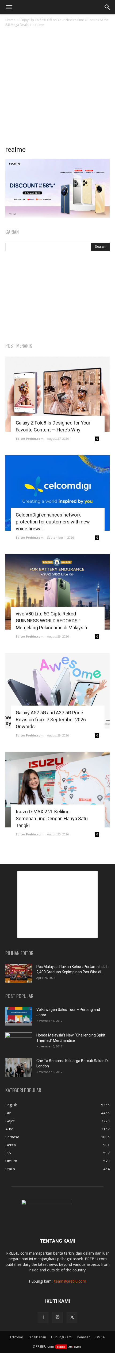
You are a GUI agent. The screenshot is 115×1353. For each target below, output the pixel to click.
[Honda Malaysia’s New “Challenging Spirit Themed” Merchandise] (18, 1041)
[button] (9, 7)
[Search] (107, 7)
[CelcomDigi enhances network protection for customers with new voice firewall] (57, 493)
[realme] (57, 216)
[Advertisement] (57, 87)
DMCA (100, 1337)
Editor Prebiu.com (29, 439)
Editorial (16, 1337)
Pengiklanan (37, 1337)
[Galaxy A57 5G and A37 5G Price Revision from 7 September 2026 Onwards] (57, 690)
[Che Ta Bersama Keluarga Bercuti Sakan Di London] (18, 1067)
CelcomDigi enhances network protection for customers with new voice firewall (53, 521)
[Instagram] (57, 1317)
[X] (72, 1317)
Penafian (83, 1337)
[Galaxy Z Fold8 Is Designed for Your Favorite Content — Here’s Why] (57, 394)
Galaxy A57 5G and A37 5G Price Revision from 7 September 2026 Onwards (51, 719)
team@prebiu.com (70, 1281)
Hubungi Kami (61, 1337)
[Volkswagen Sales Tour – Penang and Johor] (18, 1016)
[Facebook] (43, 1317)
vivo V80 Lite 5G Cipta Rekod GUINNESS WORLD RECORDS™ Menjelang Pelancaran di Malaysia (51, 620)
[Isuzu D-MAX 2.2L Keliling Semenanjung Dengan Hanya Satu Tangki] (57, 789)
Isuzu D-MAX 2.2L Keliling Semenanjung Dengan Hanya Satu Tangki (52, 818)
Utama (10, 20)
